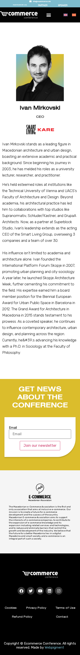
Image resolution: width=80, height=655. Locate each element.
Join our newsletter (40, 445)
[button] (48, 14)
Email (13, 427)
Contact (62, 617)
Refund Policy (22, 617)
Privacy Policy (36, 608)
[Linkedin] (49, 591)
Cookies (11, 608)
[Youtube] (40, 591)
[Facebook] (21, 591)
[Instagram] (58, 591)
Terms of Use (65, 608)
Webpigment (54, 647)
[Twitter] (30, 591)
